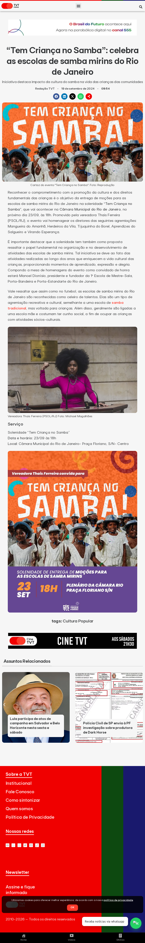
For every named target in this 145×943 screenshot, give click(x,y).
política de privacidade (118, 900)
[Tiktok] (37, 845)
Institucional (18, 783)
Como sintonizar (23, 800)
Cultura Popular (78, 621)
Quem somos (19, 809)
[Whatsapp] (13, 845)
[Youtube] (7, 845)
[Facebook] (31, 845)
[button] (78, 6)
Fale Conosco (20, 792)
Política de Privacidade (30, 817)
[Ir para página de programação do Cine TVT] (72, 34)
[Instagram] (19, 845)
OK (72, 907)
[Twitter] (25, 845)
